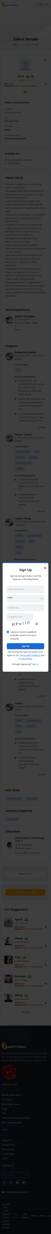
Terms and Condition (29, 655)
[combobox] (25, 598)
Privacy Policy (25, 658)
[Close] (45, 568)
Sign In (35, 664)
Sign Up (25, 646)
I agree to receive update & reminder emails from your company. (23, 635)
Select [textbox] (10, 597)
